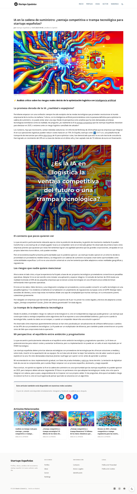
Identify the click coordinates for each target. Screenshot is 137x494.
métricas (85, 360)
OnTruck (100, 132)
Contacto (76, 465)
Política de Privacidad (109, 465)
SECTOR (105, 4)
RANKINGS (115, 4)
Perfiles (46, 465)
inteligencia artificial (105, 100)
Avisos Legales (78, 469)
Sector (46, 473)
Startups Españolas (23, 28)
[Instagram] (68, 396)
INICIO (81, 4)
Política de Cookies (108, 469)
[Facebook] (75, 396)
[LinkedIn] (114, 489)
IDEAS (97, 4)
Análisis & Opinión (51, 28)
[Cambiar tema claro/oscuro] (131, 488)
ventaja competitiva (84, 122)
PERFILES (89, 4)
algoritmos (47, 135)
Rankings (47, 477)
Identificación (77, 473)
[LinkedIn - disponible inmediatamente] (61, 396)
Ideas (46, 469)
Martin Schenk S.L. (21, 488)
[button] (122, 6)
